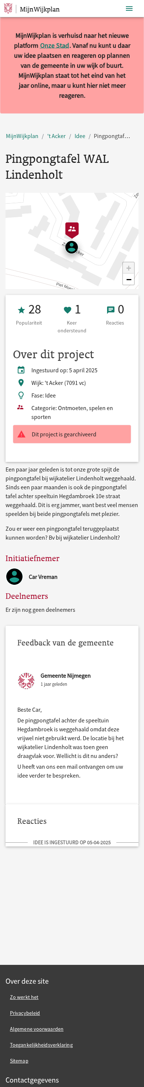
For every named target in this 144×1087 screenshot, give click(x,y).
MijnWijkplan (22, 136)
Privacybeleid (25, 1013)
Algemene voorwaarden (37, 1029)
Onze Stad (54, 45)
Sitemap (19, 1060)
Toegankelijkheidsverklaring (41, 1044)
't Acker (56, 136)
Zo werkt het (24, 997)
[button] (128, 268)
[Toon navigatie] (129, 9)
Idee (80, 136)
